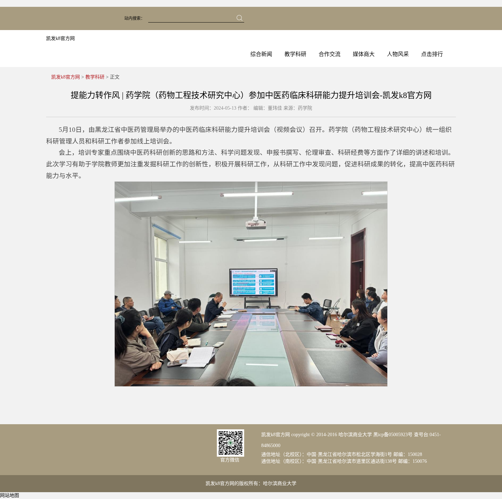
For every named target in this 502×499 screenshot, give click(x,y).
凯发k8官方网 (60, 38)
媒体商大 (364, 54)
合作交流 (329, 54)
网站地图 (9, 495)
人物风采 (398, 54)
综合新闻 (261, 54)
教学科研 (295, 54)
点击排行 (432, 54)
